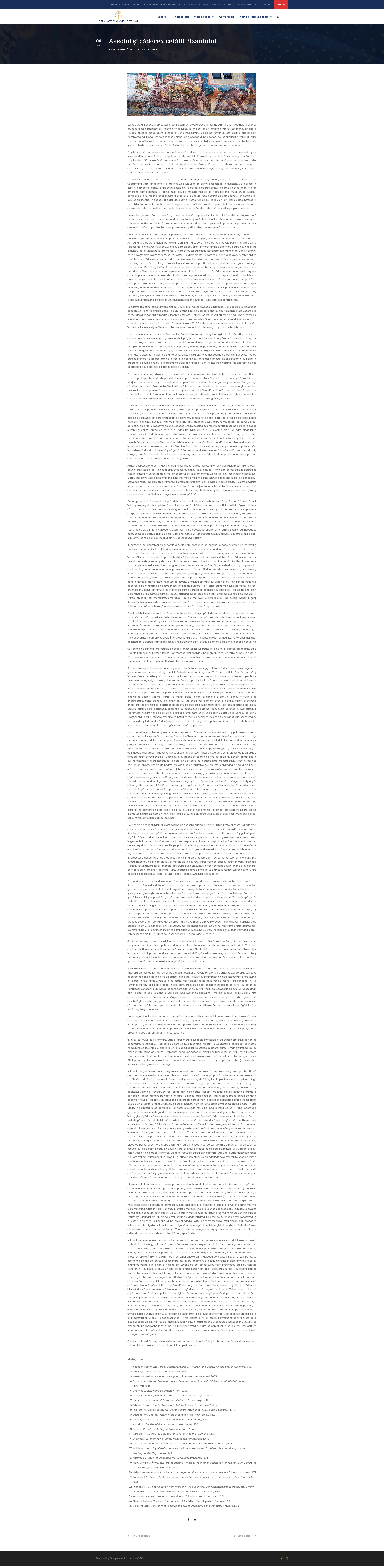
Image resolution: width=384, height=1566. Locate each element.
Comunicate (226, 17)
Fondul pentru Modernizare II (159, 4)
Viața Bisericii (202, 17)
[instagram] (287, 1559)
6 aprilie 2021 (117, 49)
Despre (162, 17)
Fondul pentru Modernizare (126, 4)
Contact (266, 4)
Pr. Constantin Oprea (143, 49)
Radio (281, 4)
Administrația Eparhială (254, 17)
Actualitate (182, 17)
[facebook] (282, 1559)
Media (181, 4)
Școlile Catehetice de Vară (243, 4)
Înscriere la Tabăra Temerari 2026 (206, 4)
